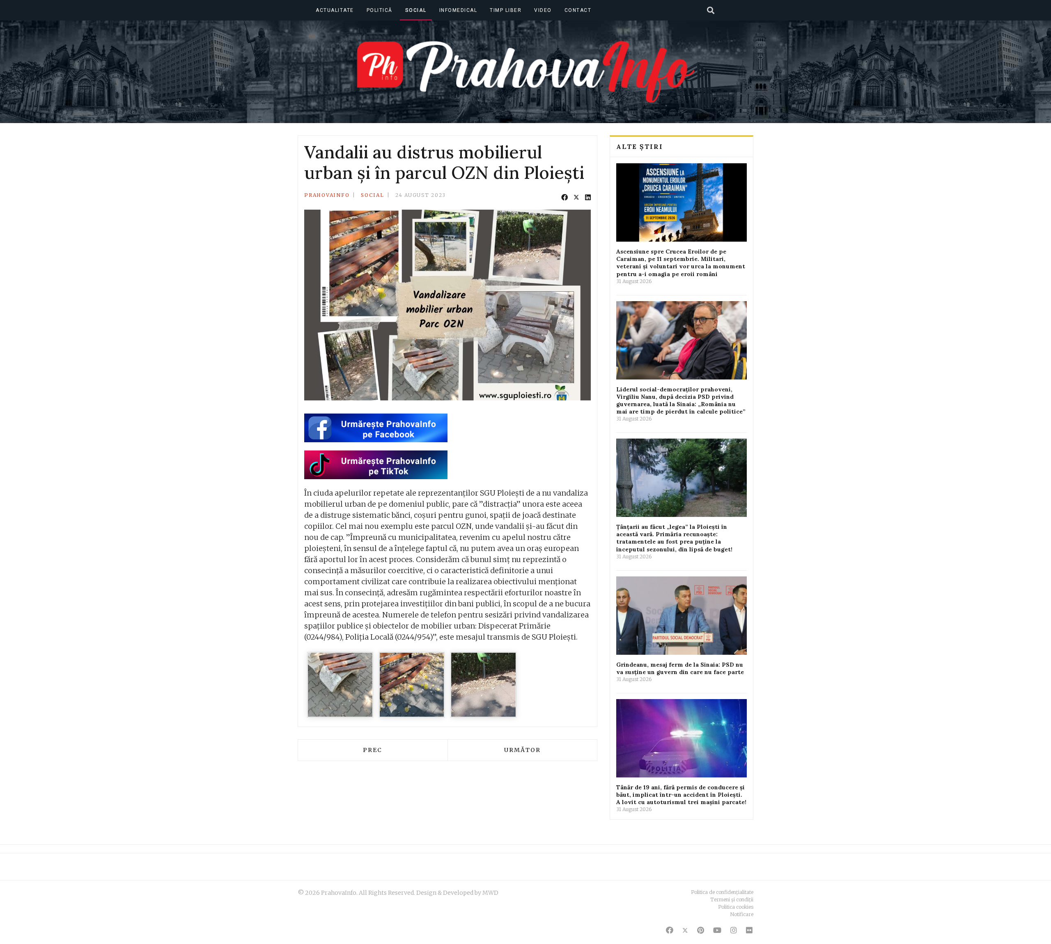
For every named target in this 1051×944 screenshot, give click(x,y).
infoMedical (458, 10)
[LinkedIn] (588, 197)
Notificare (741, 914)
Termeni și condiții (731, 899)
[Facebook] (564, 197)
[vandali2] (412, 685)
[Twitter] (576, 197)
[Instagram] (733, 930)
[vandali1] (340, 685)
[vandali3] (483, 685)
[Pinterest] (700, 930)
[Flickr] (749, 930)
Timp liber (505, 10)
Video (543, 10)
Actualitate (335, 10)
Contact (578, 10)
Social (416, 10)
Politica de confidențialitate (722, 892)
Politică (379, 10)
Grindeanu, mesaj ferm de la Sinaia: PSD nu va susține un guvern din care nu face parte (680, 668)
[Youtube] (717, 930)
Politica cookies (735, 907)
